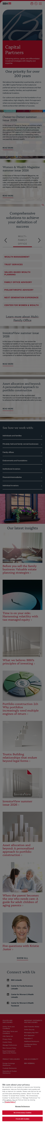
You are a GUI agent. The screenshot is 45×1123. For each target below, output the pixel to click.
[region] (22, 1100)
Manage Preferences (22, 1106)
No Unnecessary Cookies (22, 1112)
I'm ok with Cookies (22, 1119)
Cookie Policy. (10, 1102)
